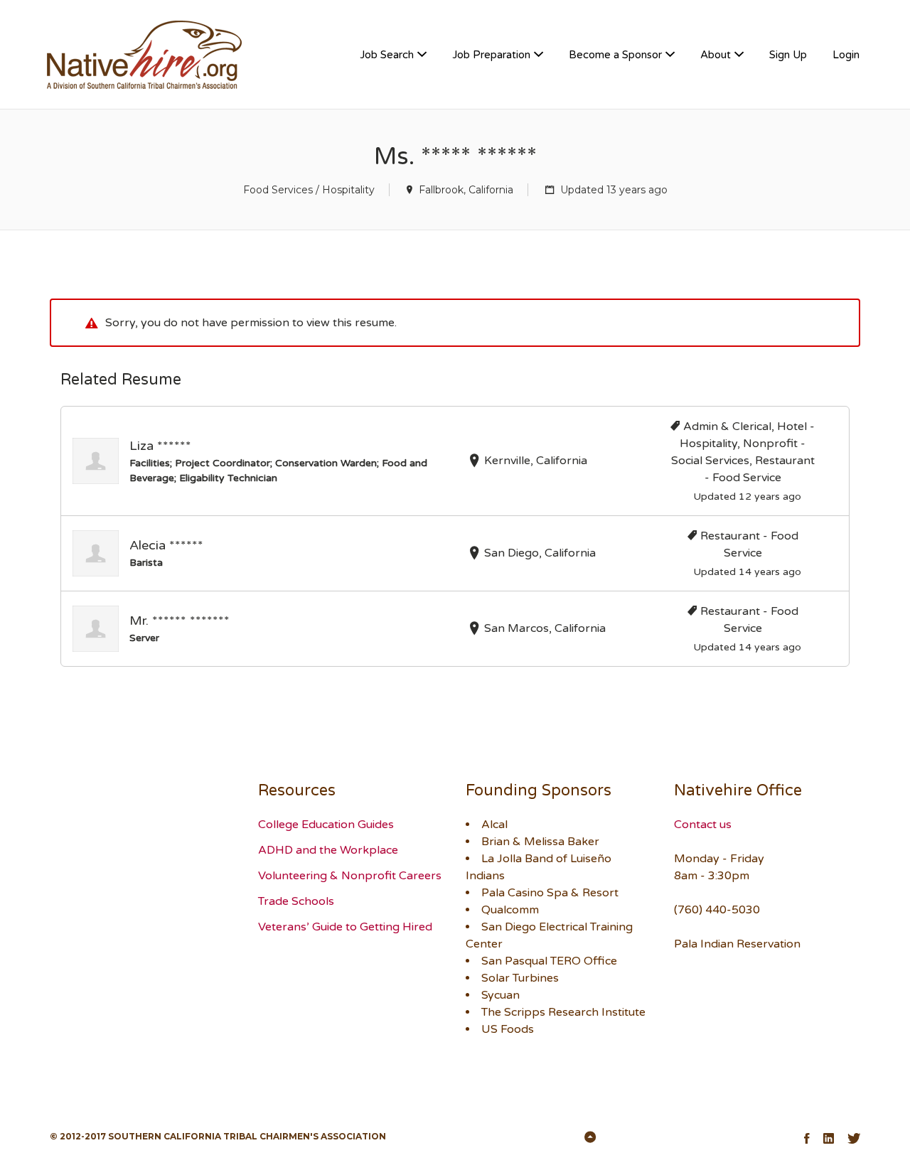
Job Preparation (491, 54)
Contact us (703, 824)
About (715, 54)
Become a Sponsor (615, 54)
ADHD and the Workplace (328, 850)
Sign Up (788, 54)
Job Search (387, 54)
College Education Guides (326, 824)
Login (846, 54)
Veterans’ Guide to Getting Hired (345, 927)
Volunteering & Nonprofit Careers (349, 876)
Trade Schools (296, 901)
